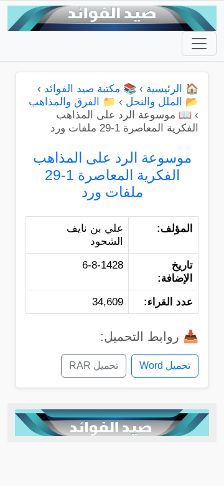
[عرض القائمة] (199, 43)
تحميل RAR (93, 365)
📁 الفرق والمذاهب (72, 102)
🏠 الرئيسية (172, 89)
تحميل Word (164, 365)
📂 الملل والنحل (162, 102)
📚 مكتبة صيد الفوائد (90, 89)
